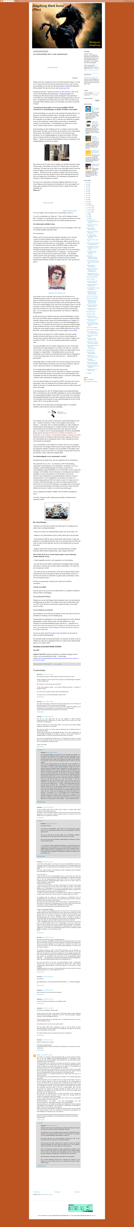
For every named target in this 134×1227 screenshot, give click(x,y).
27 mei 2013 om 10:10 (47, 1039)
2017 (87, 195)
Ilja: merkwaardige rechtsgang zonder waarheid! (92, 236)
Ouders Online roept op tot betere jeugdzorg (92, 342)
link (72, 212)
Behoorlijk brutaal (91, 311)
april (88, 373)
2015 (87, 199)
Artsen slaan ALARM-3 (92, 277)
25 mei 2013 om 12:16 (47, 861)
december (89, 205)
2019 (87, 191)
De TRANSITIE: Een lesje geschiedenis (93, 288)
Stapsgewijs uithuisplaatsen (91, 359)
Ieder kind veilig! (91, 279)
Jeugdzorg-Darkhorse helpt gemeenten (92, 305)
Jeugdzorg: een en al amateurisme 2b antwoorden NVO (92, 293)
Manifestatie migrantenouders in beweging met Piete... (93, 257)
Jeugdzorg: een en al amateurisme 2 (92, 320)
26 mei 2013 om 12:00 (47, 999)
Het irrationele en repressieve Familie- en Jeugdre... (93, 221)
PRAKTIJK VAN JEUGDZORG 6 (95, 152)
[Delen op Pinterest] (60, 664)
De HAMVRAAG (91, 350)
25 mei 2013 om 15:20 (47, 990)
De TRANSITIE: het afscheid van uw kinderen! (91, 252)
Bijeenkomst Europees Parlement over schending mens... (92, 270)
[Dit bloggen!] (56, 664)
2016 (87, 197)
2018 (87, 193)
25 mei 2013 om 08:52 (47, 701)
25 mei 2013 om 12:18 (47, 937)
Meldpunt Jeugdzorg (94, 68)
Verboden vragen (91, 314)
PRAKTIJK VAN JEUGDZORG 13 (95, 166)
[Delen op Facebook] (59, 664)
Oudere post (77, 1192)
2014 (87, 201)
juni (88, 216)
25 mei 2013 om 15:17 (47, 976)
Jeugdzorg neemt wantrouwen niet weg (92, 316)
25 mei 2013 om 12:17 (51, 823)
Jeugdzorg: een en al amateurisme (92, 370)
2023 (87, 182)
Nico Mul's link (88, 53)
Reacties (41, 749)
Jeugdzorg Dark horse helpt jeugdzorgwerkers (93, 274)
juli (88, 214)
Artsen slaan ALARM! (92, 327)
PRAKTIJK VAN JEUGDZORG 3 (91, 229)
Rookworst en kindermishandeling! (92, 356)
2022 (87, 184)
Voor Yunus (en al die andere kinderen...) (92, 282)
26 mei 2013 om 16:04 (47, 1008)
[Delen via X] (57, 664)
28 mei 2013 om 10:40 (51, 1125)
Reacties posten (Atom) (46, 1194)
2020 (87, 189)
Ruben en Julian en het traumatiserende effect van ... (93, 262)
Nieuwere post (37, 1192)
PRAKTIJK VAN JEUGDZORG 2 (91, 266)
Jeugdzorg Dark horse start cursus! (92, 225)
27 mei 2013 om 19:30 (46, 1055)
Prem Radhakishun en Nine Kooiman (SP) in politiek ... (92, 324)
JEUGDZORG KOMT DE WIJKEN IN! (93, 366)
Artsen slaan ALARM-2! (92, 298)
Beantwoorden (40, 696)
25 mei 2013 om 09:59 (47, 716)
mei (88, 218)
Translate (95, 94)
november (89, 207)
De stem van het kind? (92, 296)
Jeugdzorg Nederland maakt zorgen (92, 285)
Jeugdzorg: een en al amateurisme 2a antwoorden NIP (92, 301)
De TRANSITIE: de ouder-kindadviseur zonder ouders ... (93, 248)
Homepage (57, 1192)
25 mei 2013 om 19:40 (51, 752)
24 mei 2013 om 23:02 (47, 674)
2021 (87, 186)
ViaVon (39, 1055)
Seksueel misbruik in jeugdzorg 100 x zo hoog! (95, 138)
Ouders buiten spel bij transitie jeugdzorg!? (92, 363)
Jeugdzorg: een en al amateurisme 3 (92, 309)
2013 (87, 203)
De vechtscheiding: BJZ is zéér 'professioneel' (93, 244)
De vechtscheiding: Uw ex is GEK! (95, 108)
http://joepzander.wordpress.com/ (57, 293)
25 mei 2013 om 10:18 (47, 807)
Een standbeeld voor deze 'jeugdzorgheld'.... (93, 332)
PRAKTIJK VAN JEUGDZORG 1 (91, 353)
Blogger (94, 1215)
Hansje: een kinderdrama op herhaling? (95, 123)
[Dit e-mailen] (54, 664)
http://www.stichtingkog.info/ (91, 77)
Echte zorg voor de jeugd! (93, 329)
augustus (89, 212)
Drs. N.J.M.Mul (89, 379)
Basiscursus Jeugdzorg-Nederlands (93, 232)
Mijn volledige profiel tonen (90, 381)
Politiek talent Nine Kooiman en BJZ (91, 339)
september (90, 209)
